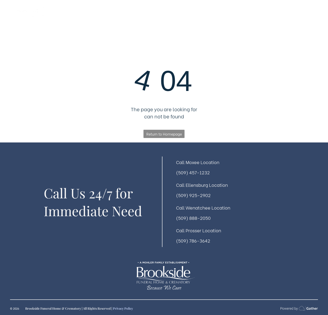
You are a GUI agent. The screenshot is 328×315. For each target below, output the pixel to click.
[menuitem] (91, 19)
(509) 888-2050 (193, 217)
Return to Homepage (164, 133)
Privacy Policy (123, 308)
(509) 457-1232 (193, 172)
